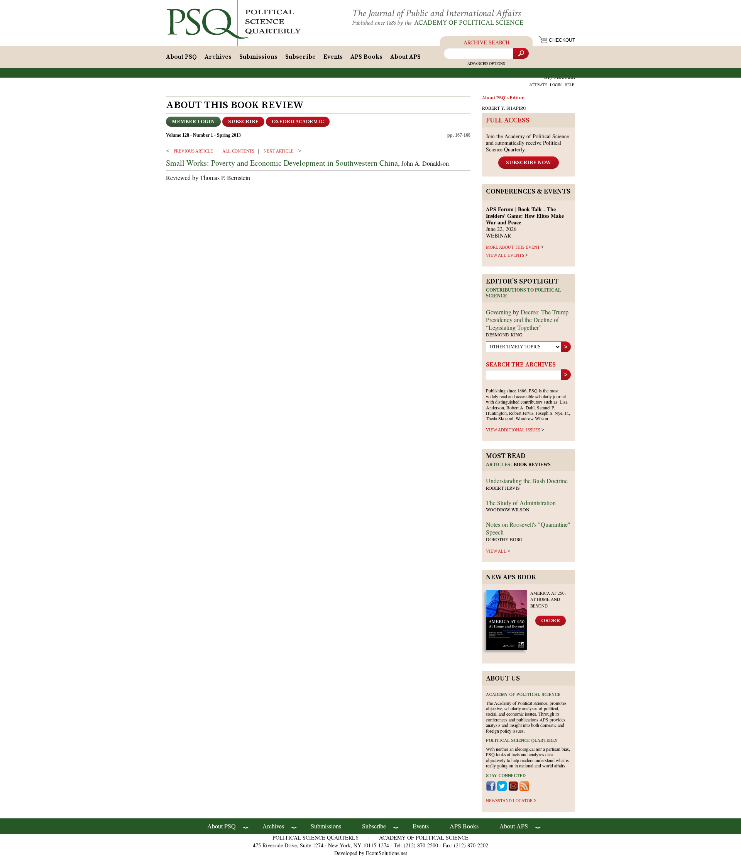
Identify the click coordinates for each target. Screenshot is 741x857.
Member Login (193, 121)
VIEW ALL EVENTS (505, 255)
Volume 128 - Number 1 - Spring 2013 (203, 135)
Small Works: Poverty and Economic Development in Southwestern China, (283, 163)
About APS (405, 57)
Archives (218, 57)
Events (333, 57)
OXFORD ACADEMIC (298, 121)
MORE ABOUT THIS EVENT (513, 247)
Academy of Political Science (468, 22)
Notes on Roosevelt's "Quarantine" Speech (528, 528)
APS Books (366, 57)
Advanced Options (486, 63)
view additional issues (513, 430)
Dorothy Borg (504, 539)
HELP (569, 84)
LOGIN (556, 84)
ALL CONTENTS (238, 151)
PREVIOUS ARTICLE (193, 151)
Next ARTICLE (279, 151)
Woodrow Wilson (508, 509)
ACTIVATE (538, 84)
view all (496, 551)
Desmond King (504, 334)
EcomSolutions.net (386, 853)
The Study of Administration (521, 503)
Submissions (258, 57)
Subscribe (300, 57)
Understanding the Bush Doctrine (527, 481)
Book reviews (532, 464)
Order (550, 620)
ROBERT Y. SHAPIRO (504, 108)
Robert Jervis (503, 488)
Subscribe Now (528, 162)
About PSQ (181, 57)
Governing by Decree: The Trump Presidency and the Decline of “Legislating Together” (527, 319)
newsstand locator (509, 800)
